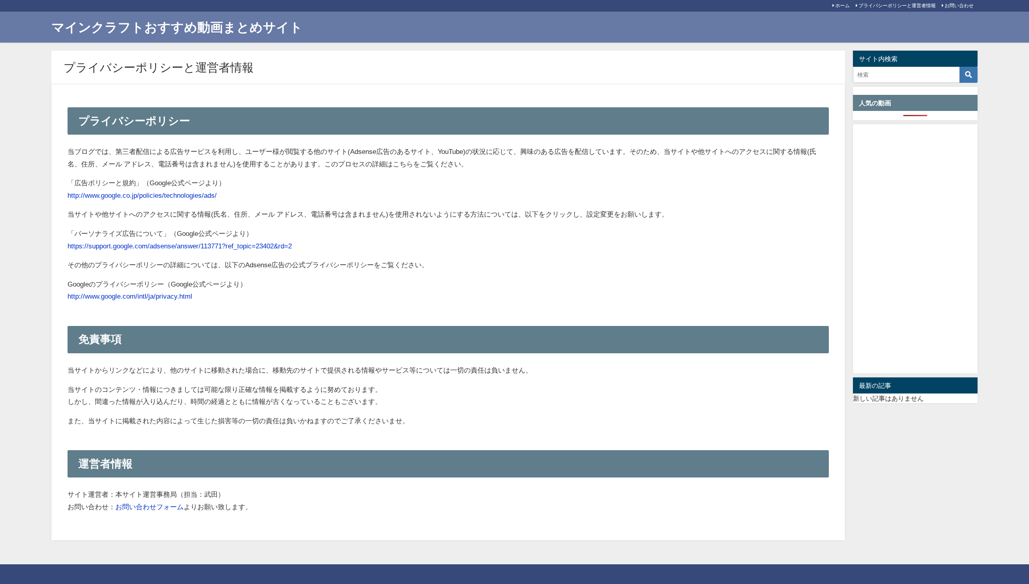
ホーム (842, 5)
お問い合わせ (959, 5)
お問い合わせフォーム (149, 506)
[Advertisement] (915, 248)
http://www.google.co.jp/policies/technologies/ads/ (142, 195)
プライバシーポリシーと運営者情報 (897, 5)
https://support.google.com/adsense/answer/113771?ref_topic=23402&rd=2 (180, 245)
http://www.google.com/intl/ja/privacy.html (130, 296)
